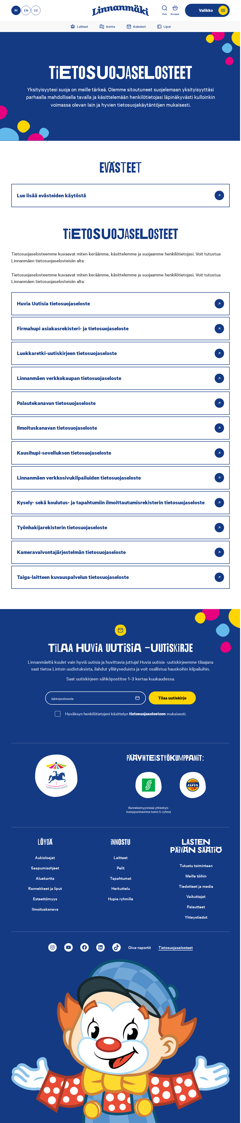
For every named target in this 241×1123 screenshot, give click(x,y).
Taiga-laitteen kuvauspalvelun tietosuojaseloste (73, 577)
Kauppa (175, 14)
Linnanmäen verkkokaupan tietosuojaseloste (69, 378)
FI (16, 10)
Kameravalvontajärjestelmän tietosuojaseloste (71, 552)
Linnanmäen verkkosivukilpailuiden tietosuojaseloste (79, 477)
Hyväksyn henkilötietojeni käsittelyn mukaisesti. (125, 713)
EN (26, 10)
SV (36, 10)
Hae (164, 14)
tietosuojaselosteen (147, 713)
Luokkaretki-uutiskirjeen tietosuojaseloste (67, 353)
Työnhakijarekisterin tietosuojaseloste (62, 527)
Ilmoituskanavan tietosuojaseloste (57, 427)
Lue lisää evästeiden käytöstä (51, 195)
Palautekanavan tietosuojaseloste (56, 403)
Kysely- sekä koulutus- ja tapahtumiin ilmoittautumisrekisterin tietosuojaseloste (111, 502)
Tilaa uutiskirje (172, 698)
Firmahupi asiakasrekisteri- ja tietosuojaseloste (73, 328)
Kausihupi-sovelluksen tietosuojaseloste (64, 452)
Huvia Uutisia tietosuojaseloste (53, 303)
